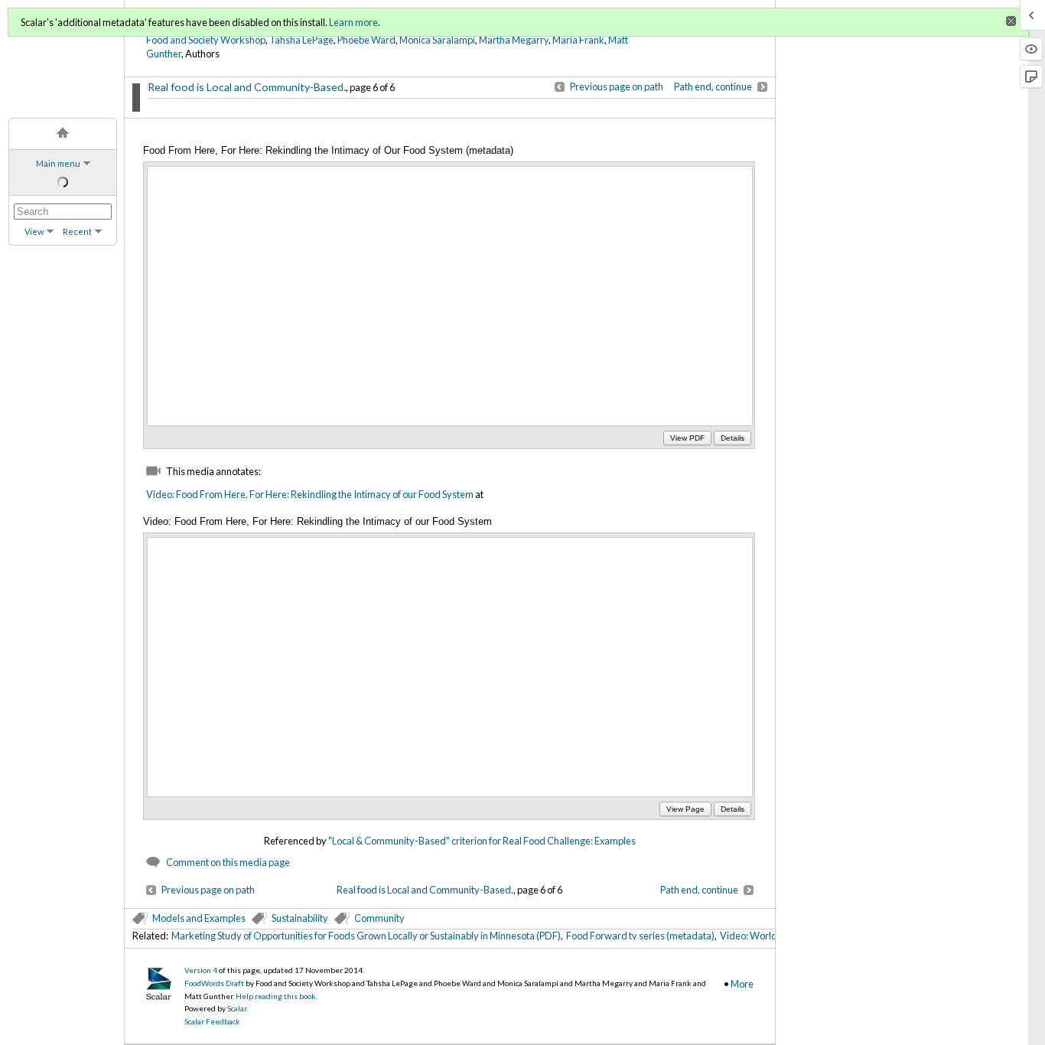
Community (379, 918)
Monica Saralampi (437, 40)
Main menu (58, 163)
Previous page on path (616, 86)
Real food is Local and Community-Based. (247, 86)
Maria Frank (578, 40)
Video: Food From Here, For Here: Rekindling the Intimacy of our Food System (310, 494)
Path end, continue (713, 86)
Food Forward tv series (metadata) (640, 935)
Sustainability (300, 918)
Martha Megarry (514, 40)
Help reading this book (276, 996)
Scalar (236, 1008)
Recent (77, 231)
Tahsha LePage (301, 40)
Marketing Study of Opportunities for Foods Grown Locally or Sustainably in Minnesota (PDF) (366, 935)
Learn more (353, 22)
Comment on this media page (228, 862)
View (34, 231)
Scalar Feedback (212, 1021)
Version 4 (200, 970)
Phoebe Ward (366, 40)
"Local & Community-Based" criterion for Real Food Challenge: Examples (482, 841)
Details (732, 438)
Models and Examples (199, 918)
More (742, 984)
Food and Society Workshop (205, 40)
